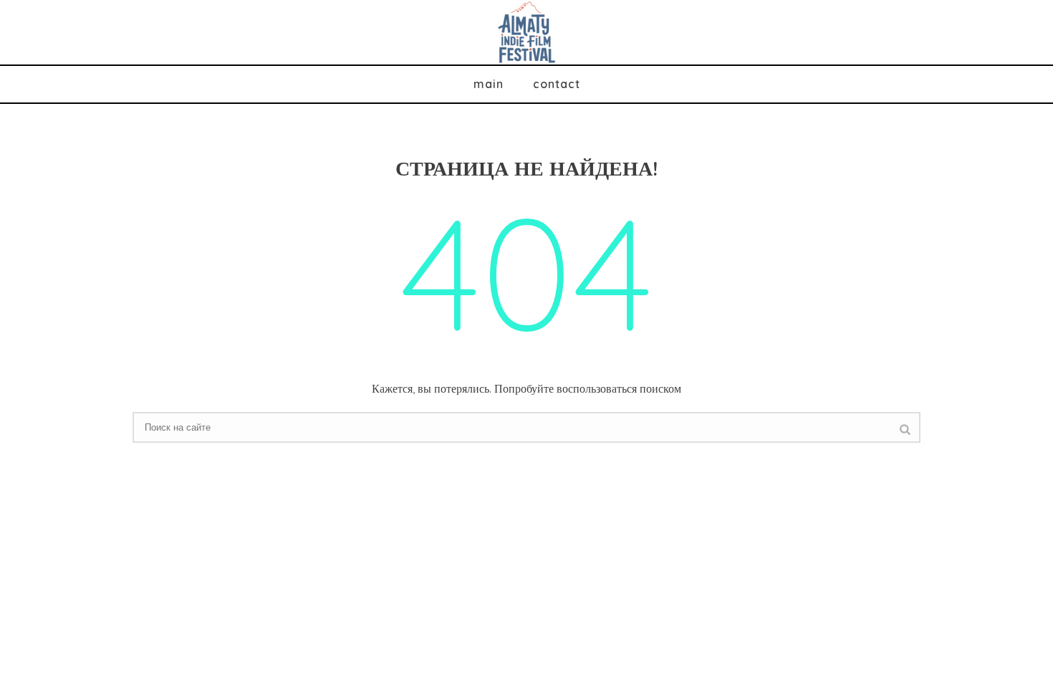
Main (488, 84)
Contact (556, 84)
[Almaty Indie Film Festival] (526, 32)
